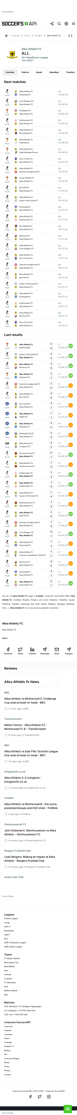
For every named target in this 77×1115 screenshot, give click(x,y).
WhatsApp (44, 653)
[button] (70, 35)
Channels (8, 1042)
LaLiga (7, 922)
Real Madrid (9, 966)
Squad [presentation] (39, 72)
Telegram (69, 653)
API (5, 1054)
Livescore (8, 1026)
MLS (6, 938)
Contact (7, 1074)
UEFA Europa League (13, 947)
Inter (6, 970)
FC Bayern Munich (12, 958)
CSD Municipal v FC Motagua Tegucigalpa (22, 1006)
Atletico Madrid (10, 990)
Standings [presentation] (54, 72)
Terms (6, 1066)
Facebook (8, 653)
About (6, 1062)
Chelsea (7, 974)
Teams (7, 1038)
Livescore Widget (11, 1058)
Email (56, 653)
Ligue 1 (7, 934)
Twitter (20, 653)
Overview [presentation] (10, 72)
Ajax (6, 994)
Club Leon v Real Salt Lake (16, 1014)
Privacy (7, 1070)
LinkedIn (32, 653)
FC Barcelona (10, 982)
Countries (8, 1034)
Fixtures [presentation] (25, 72)
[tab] (10, 72)
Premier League (11, 918)
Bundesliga (9, 930)
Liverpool (8, 978)
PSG (6, 986)
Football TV (9, 1046)
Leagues (7, 1030)
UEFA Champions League (15, 942)
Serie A (7, 926)
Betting (7, 1050)
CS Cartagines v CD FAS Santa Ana (19, 1010)
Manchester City (11, 962)
